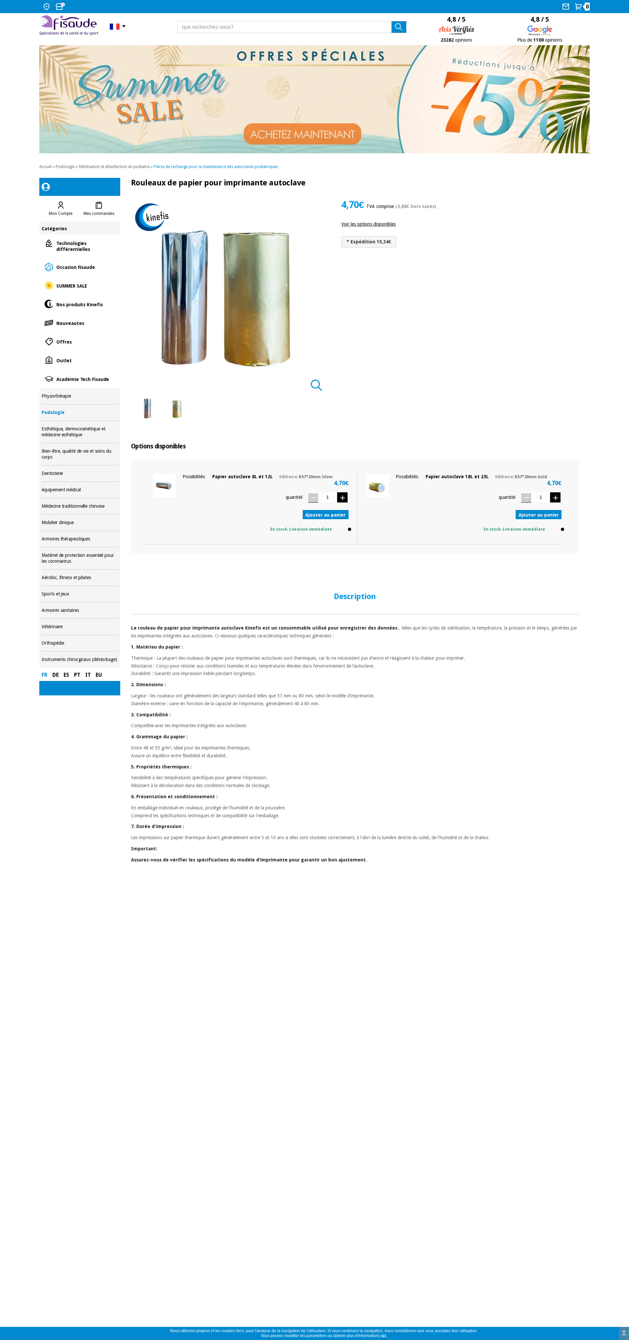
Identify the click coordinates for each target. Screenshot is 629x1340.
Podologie (65, 166)
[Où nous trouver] (47, 6)
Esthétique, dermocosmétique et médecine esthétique (80, 432)
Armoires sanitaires (80, 610)
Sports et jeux (80, 594)
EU (99, 675)
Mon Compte (60, 213)
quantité (294, 497)
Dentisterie (80, 473)
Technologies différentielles (80, 245)
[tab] (61, 209)
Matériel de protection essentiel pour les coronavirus (80, 558)
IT (88, 675)
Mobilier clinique (80, 523)
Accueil (45, 166)
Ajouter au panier (325, 515)
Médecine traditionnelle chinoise (80, 506)
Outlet (80, 360)
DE (55, 675)
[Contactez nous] (566, 6)
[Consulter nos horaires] (61, 6)
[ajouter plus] (342, 497)
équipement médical (80, 490)
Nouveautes (80, 322)
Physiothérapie (80, 396)
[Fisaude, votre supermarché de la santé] (69, 26)
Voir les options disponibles (368, 224)
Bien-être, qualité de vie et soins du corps (80, 454)
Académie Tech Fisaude (80, 378)
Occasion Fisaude (80, 266)
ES (66, 675)
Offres (80, 341)
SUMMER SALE (80, 285)
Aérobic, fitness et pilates (80, 578)
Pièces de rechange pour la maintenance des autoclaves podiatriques (216, 166)
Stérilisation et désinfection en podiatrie (114, 166)
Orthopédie (80, 643)
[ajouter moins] (313, 498)
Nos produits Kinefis (80, 304)
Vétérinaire (80, 627)
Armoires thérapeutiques (80, 539)
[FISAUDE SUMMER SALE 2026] (314, 99)
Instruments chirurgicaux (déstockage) (80, 659)
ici (383, 1335)
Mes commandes (99, 213)
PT (77, 675)
